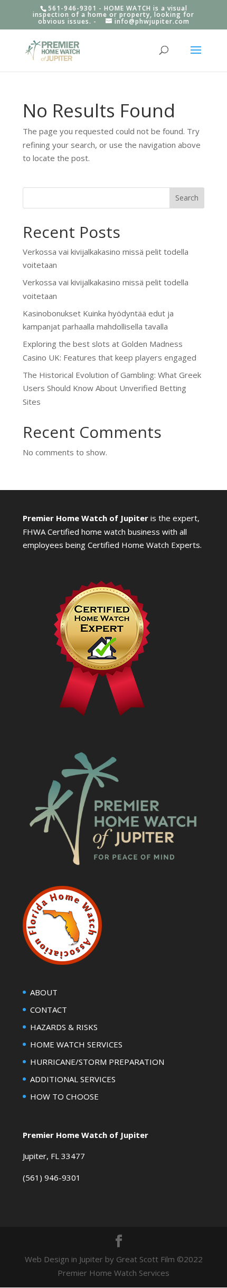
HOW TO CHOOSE (64, 1096)
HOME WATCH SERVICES (76, 1044)
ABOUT (44, 992)
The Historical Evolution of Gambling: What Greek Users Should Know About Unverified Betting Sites (112, 388)
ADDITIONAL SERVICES (73, 1079)
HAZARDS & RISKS (64, 1027)
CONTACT (48, 1009)
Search (186, 198)
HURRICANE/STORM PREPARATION (97, 1061)
